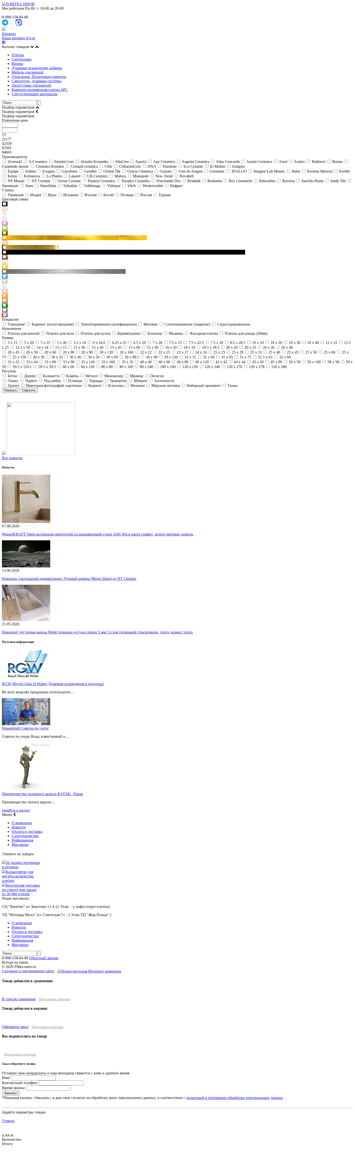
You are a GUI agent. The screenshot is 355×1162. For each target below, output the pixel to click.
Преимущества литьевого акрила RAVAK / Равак (42, 794)
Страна (8, 190)
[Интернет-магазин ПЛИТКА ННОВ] (18, 4)
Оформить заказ (15, 1027)
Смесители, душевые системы (36, 81)
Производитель (14, 157)
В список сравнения (18, 999)
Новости (19, 827)
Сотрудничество (25, 836)
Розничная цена (15, 120)
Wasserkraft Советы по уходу (25, 728)
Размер (7, 338)
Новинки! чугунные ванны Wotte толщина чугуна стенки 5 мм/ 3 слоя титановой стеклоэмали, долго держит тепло (97, 632)
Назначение (11, 329)
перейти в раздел (16, 810)
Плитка (18, 55)
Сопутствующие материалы (34, 94)
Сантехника (21, 59)
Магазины (20, 844)
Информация (22, 840)
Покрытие (10, 319)
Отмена (8, 1121)
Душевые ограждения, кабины (37, 68)
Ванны (17, 64)
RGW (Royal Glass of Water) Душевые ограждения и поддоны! (53, 684)
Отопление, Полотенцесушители (39, 77)
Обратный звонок (43, 958)
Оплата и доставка (27, 831)
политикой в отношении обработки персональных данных (234, 1098)
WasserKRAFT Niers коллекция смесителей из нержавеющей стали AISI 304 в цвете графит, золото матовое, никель (97, 534)
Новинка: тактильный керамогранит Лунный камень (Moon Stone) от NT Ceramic (69, 579)
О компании (22, 823)
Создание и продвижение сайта (28, 971)
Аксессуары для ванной (31, 85)
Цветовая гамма (15, 199)
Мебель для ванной (27, 72)
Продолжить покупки (54, 999)
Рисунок (9, 371)
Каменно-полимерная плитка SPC (40, 90)
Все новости (12, 458)
